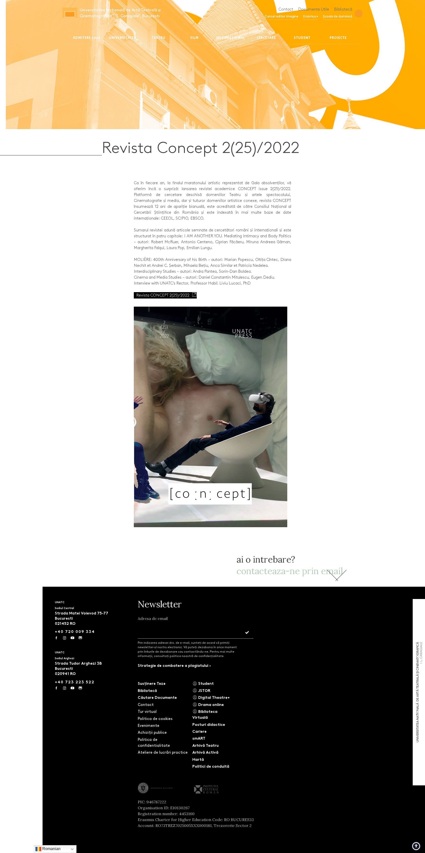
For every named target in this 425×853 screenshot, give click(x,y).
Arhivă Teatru (205, 745)
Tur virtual (147, 711)
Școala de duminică (337, 16)
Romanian (51, 849)
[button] (359, 13)
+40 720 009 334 (75, 631)
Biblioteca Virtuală (204, 714)
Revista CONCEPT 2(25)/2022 (162, 295)
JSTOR (203, 690)
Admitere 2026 (87, 38)
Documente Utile (313, 9)
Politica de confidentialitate (154, 742)
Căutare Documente (157, 697)
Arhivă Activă (205, 752)
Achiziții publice (152, 732)
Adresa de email (153, 618)
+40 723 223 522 (74, 682)
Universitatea (123, 38)
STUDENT (302, 38)
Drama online (210, 704)
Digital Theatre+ (213, 697)
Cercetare (266, 38)
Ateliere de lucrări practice (163, 752)
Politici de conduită (210, 766)
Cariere (199, 731)
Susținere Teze (152, 683)
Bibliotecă (343, 9)
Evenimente (148, 725)
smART (198, 738)
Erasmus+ (310, 16)
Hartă (198, 759)
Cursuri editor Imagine (281, 16)
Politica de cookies (155, 718)
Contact (285, 9)
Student (205, 683)
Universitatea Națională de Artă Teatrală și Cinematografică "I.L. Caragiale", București (120, 13)
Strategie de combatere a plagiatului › (174, 665)
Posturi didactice (208, 724)
